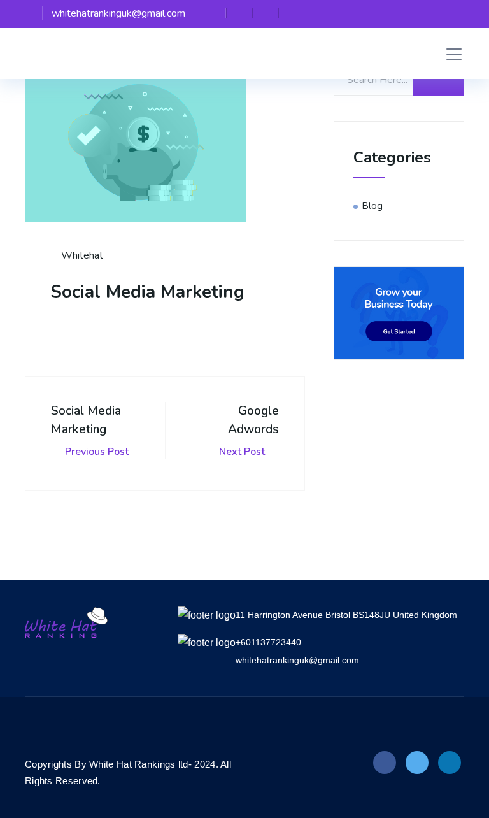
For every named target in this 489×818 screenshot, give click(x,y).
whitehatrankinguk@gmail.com (297, 660)
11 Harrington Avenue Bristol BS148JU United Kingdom (346, 615)
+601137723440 (268, 642)
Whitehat (81, 255)
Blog (372, 205)
